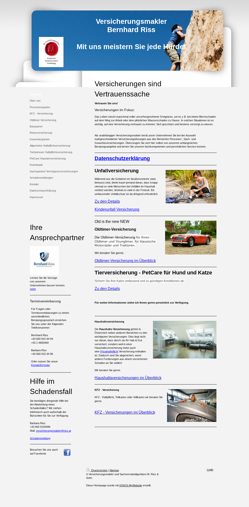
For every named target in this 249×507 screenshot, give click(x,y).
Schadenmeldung (40, 438)
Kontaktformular (40, 365)
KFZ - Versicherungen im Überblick (125, 412)
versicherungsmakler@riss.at (53, 430)
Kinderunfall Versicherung (117, 209)
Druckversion (99, 470)
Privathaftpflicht (109, 351)
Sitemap (114, 470)
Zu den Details (107, 201)
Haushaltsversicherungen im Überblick (128, 378)
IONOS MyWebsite (130, 485)
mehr (33, 289)
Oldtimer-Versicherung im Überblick (125, 261)
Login (210, 469)
